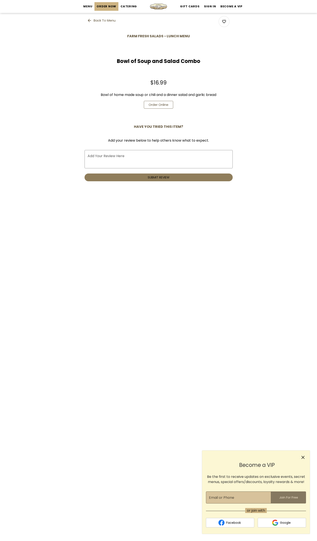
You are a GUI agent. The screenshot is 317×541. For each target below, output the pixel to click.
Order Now (106, 6)
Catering (129, 6)
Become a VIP (231, 6)
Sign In (210, 6)
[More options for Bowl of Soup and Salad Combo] (224, 21)
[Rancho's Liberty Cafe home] (158, 6)
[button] (101, 20)
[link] (158, 105)
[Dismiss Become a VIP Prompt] (303, 457)
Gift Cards (190, 6)
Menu (87, 6)
